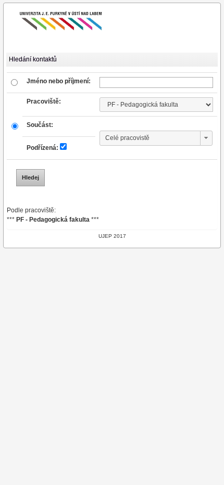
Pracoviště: (44, 101)
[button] (206, 138)
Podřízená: (42, 147)
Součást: (40, 125)
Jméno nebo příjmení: (59, 81)
